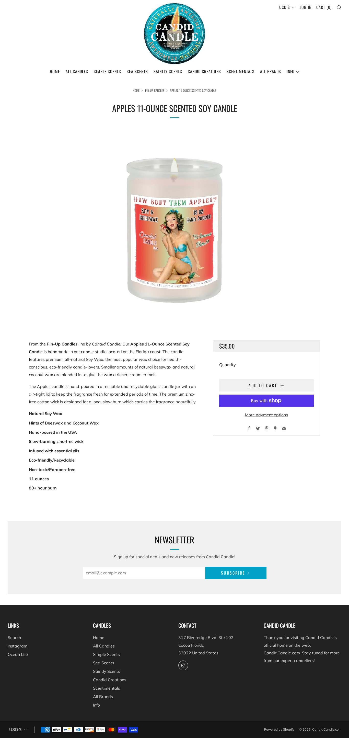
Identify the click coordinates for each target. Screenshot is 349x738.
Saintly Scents (168, 71)
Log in (305, 7)
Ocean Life (18, 654)
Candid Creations (204, 71)
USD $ (284, 7)
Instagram (17, 645)
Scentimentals (240, 71)
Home (55, 71)
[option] (174, 226)
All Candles (77, 71)
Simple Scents (107, 71)
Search (14, 637)
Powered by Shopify (279, 729)
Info (291, 71)
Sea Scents (137, 71)
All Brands (270, 71)
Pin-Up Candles (154, 90)
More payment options (266, 414)
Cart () (324, 7)
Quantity (227, 364)
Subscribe (233, 573)
